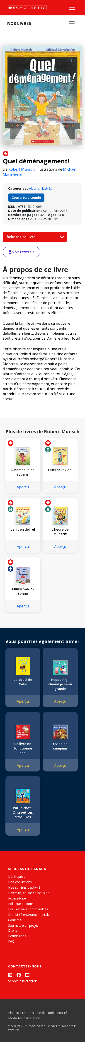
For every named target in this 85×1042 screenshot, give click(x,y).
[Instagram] (10, 975)
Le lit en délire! (23, 529)
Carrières (14, 920)
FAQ (11, 941)
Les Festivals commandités (28, 909)
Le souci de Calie (23, 681)
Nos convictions (20, 882)
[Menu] (72, 7)
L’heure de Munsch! (60, 531)
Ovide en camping (60, 745)
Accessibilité (17, 898)
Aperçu (23, 486)
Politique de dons (21, 904)
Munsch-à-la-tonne (23, 591)
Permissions (17, 936)
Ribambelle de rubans (22, 471)
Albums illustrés (40, 188)
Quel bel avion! (60, 469)
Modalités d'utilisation (24, 1018)
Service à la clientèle (23, 981)
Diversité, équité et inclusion (28, 893)
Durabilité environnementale (29, 914)
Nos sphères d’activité (24, 887)
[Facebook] (19, 975)
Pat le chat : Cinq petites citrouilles (23, 812)
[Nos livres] (72, 23)
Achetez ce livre (21, 236)
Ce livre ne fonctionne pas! (23, 748)
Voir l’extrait (22, 251)
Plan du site (16, 1013)
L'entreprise (16, 876)
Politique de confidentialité (47, 1013)
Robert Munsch (21, 169)
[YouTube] (27, 975)
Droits (12, 930)
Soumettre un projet (23, 925)
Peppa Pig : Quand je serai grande (60, 684)
